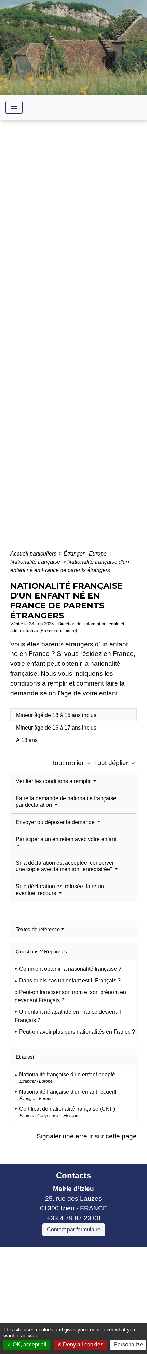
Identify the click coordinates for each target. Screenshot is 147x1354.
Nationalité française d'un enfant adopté (67, 1074)
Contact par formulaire (74, 1230)
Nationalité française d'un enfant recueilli (68, 1092)
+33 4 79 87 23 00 (74, 1218)
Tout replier (71, 762)
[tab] (73, 714)
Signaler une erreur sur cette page (87, 1136)
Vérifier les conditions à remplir (54, 781)
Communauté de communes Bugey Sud (64, 1272)
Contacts (73, 1175)
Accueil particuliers (34, 554)
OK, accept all (28, 1345)
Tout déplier (115, 762)
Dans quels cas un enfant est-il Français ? (70, 980)
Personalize (128, 1345)
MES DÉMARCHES (70, 333)
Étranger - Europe (86, 554)
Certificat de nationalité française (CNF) (67, 1109)
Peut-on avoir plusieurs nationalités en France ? (77, 1032)
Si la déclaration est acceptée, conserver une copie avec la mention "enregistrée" (65, 866)
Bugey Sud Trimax (32, 1311)
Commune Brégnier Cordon (45, 1281)
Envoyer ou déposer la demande (56, 822)
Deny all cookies (82, 1345)
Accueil (25, 333)
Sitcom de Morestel (33, 1301)
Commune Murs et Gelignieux (49, 1291)
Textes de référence (38, 929)
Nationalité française (36, 562)
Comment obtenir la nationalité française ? (70, 969)
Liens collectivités (73, 1255)
